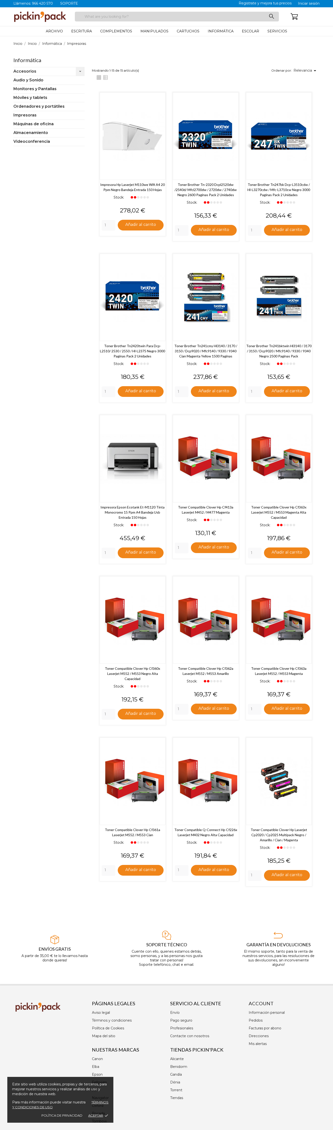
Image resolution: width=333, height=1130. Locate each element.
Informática (221, 31)
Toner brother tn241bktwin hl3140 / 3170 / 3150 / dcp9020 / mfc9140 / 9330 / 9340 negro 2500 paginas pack (279, 351)
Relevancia (306, 71)
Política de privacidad (61, 1115)
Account (261, 1003)
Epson (97, 1074)
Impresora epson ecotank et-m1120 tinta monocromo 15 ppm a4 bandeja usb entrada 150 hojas (132, 512)
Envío (175, 1012)
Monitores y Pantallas (35, 88)
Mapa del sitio (103, 1036)
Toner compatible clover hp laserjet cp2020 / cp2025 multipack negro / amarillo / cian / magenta (279, 835)
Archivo (54, 31)
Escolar (250, 31)
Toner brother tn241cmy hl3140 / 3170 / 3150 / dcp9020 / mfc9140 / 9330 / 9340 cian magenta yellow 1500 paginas (205, 351)
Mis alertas (258, 1044)
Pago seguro (181, 1020)
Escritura (81, 31)
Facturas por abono (265, 1028)
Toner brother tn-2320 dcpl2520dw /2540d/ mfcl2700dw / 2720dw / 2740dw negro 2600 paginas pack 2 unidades (206, 189)
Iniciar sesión (309, 3)
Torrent (176, 1090)
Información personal (267, 1012)
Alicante (177, 1059)
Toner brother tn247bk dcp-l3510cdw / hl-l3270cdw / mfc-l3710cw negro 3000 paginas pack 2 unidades (278, 189)
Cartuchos (188, 31)
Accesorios (24, 71)
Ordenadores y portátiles (39, 106)
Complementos (116, 31)
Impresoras (25, 115)
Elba (95, 1066)
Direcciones (259, 1036)
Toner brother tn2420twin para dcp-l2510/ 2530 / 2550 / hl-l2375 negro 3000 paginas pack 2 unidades (132, 351)
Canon (97, 1059)
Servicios (277, 31)
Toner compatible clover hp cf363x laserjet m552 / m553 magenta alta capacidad (278, 512)
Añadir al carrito (140, 224)
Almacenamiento (30, 132)
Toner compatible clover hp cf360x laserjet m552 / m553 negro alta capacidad (132, 673)
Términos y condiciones (112, 1020)
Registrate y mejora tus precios (265, 3)
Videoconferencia (31, 141)
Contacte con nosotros (189, 1036)
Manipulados (154, 31)
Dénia (175, 1082)
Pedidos (256, 1020)
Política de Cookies (108, 1028)
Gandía (176, 1074)
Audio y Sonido (28, 80)
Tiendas (176, 1098)
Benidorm (178, 1066)
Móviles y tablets (30, 97)
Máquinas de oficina (33, 124)
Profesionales (181, 1028)
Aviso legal (101, 1012)
